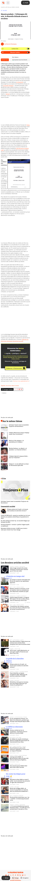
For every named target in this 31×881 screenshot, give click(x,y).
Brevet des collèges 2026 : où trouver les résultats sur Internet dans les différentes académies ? (19, 790)
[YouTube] (6, 875)
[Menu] (8, 3)
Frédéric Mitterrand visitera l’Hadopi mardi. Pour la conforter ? (19, 433)
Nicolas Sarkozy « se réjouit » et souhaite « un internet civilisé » (18, 449)
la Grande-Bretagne (8, 85)
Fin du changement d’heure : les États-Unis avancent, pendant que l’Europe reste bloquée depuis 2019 (19, 720)
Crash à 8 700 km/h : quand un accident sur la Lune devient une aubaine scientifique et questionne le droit (15, 517)
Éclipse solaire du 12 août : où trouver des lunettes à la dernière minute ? (17, 510)
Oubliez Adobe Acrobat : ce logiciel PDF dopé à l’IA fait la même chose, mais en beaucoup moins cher (19, 599)
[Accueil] (3, 3)
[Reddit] (18, 875)
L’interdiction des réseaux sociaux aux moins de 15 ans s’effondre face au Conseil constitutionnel (20, 608)
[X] (11, 875)
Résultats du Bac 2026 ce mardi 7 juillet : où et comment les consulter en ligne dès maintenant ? (20, 781)
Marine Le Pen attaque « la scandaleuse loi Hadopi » (16, 441)
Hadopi (4, 393)
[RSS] (20, 875)
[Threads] (25, 875)
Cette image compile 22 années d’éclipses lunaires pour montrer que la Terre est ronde (19, 569)
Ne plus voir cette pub (7, 417)
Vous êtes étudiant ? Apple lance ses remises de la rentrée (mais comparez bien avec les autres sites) (20, 643)
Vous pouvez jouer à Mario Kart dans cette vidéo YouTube (18, 766)
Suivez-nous (5, 59)
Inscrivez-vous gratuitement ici (21, 381)
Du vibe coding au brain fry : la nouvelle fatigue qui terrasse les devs (15, 521)
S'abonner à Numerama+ (14, 368)
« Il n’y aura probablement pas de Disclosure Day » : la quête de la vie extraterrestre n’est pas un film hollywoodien (19, 807)
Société (5, 10)
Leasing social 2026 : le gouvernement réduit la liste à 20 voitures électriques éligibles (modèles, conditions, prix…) (19, 758)
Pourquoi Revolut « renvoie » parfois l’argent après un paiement (15, 525)
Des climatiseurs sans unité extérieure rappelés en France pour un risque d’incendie (19, 749)
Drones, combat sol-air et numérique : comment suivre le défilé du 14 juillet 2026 (18, 731)
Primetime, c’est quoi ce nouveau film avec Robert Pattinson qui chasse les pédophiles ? (19, 683)
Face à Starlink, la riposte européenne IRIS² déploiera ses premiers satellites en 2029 (18, 674)
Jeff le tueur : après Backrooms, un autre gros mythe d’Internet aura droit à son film (19, 652)
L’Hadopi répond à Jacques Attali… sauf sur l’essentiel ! (18, 456)
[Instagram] (13, 875)
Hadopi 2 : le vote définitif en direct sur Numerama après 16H (19, 464)
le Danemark (19, 82)
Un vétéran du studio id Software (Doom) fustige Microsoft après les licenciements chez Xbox (19, 740)
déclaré (8, 94)
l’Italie (28, 125)
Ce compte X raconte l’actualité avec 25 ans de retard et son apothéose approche (20, 581)
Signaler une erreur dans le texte (10, 385)
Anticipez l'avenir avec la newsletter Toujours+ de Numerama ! (19, 425)
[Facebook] (15, 875)
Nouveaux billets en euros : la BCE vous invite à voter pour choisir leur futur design (14, 529)
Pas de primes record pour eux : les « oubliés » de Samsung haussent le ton (19, 799)
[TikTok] (8, 875)
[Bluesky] (23, 875)
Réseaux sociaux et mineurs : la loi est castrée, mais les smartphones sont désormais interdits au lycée (19, 590)
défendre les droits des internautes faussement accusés (14, 340)
